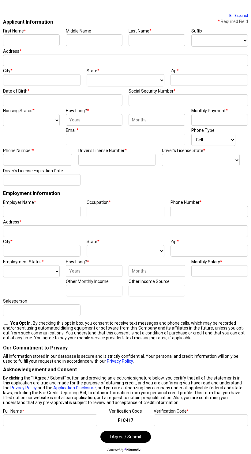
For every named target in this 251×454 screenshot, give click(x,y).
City (8, 70)
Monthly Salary (206, 261)
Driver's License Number (102, 150)
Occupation (99, 202)
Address (12, 51)
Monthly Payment (209, 110)
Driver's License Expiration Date (33, 170)
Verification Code (125, 411)
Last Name (140, 31)
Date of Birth (16, 91)
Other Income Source (149, 281)
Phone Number (18, 150)
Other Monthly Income (87, 281)
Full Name (13, 411)
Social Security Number (152, 91)
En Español (238, 15)
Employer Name (19, 202)
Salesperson (15, 301)
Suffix (196, 31)
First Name (14, 31)
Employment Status (23, 261)
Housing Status (19, 110)
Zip (174, 70)
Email (72, 130)
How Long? (77, 110)
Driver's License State (183, 150)
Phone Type (203, 130)
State (93, 70)
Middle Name (78, 31)
